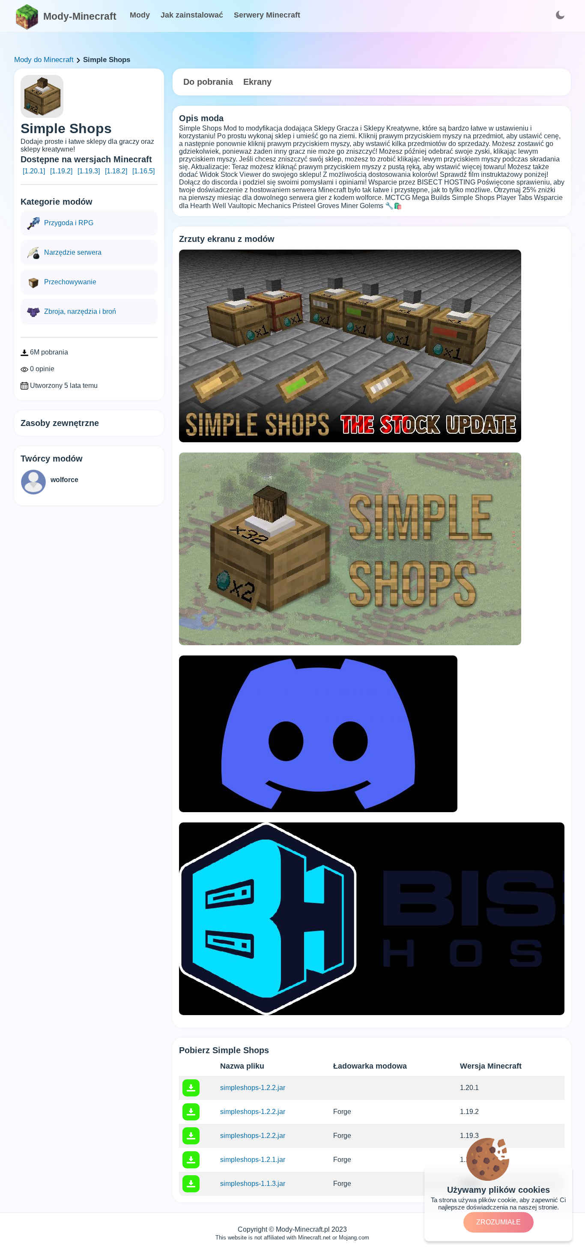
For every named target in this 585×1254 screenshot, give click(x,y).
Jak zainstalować (192, 15)
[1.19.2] (61, 171)
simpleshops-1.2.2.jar (252, 1087)
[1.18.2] (116, 171)
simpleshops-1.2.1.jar (252, 1159)
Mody (140, 15)
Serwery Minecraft (267, 15)
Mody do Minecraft (44, 60)
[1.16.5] (143, 171)
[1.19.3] (89, 171)
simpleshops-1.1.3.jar (252, 1183)
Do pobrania (208, 81)
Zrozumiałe (498, 1222)
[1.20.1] (34, 171)
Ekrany (257, 81)
